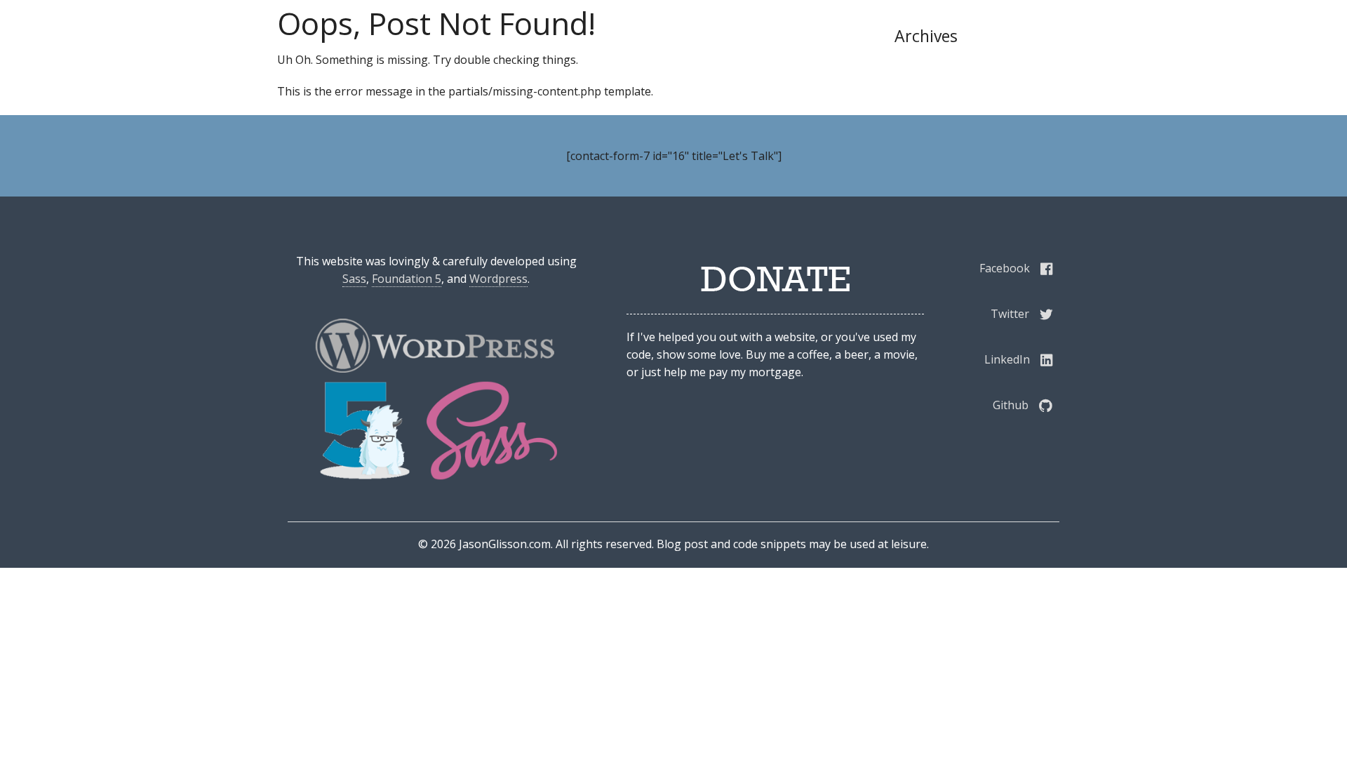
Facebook (1004, 268)
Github (1010, 405)
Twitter (1010, 313)
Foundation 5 (406, 278)
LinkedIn (1007, 359)
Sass (354, 278)
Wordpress (498, 278)
